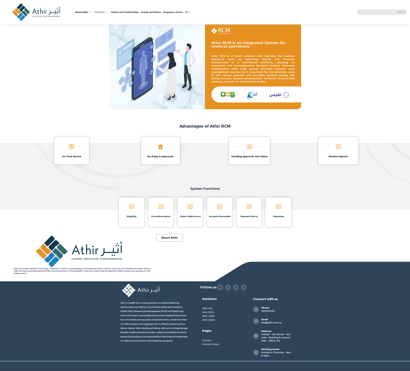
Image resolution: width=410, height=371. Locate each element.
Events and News (151, 12)
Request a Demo (173, 12)
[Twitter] (228, 287)
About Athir (81, 12)
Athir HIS (207, 308)
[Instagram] (220, 287)
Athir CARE (208, 316)
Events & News (210, 344)
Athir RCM (208, 312)
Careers (206, 340)
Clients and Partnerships (125, 12)
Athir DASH (208, 319)
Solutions (99, 12)
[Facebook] (236, 287)
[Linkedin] (243, 287)
